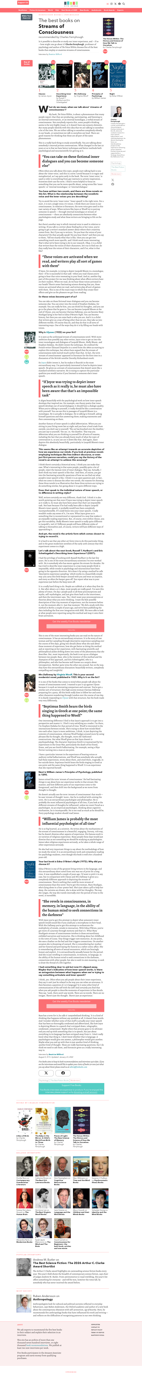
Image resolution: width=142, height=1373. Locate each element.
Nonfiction (23, 10)
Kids (57, 10)
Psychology (71, 15)
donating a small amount (85, 1092)
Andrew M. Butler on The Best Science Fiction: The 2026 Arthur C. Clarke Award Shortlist (71, 1273)
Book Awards (109, 10)
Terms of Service (97, 1332)
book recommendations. (37, 1345)
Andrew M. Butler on (69, 1263)
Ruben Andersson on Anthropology (71, 1308)
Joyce (43, 362)
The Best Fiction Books (60, 1081)
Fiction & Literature (37, 10)
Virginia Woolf (64, 675)
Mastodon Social (97, 1335)
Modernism (75, 1081)
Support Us (23, 3)
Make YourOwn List (26, 17)
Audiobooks (96, 10)
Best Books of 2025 (69, 10)
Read (105, 51)
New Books (84, 10)
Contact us (95, 1327)
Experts (120, 10)
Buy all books (27, 63)
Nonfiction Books (50, 15)
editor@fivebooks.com (78, 1066)
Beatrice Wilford (55, 54)
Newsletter (95, 1324)
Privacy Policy (96, 1330)
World (50, 10)
